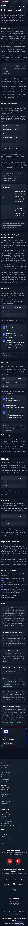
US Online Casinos (3, 6)
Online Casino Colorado (6, 792)
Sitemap (3, 843)
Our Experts (4, 836)
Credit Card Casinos (5, 770)
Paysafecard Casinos (5, 779)
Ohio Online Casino (5, 803)
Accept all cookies (19, 923)
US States (3, 785)
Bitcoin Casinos (4, 767)
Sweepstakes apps (5, 806)
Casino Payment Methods (8, 763)
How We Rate (4, 834)
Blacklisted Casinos (5, 841)
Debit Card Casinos (5, 772)
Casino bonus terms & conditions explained (11, 826)
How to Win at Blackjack (6, 819)
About (3, 829)
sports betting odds (11, 21)
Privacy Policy (9, 911)
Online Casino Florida (5, 787)
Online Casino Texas (5, 790)
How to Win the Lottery (6, 821)
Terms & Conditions (17, 911)
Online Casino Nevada (6, 801)
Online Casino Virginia (6, 797)
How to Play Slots (5, 816)
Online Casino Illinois (5, 794)
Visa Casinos (4, 781)
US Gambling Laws (5, 812)
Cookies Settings (9, 923)
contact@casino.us (17, 914)
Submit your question (9, 743)
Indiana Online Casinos (6, 799)
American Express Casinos (7, 765)
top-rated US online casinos (14, 595)
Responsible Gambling (6, 839)
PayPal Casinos (4, 777)
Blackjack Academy (5, 814)
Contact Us (3, 832)
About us (24, 911)
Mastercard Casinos (5, 774)
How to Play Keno (5, 823)
